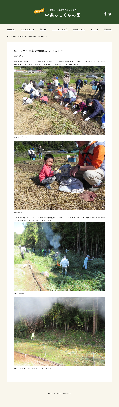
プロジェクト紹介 (60, 29)
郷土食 (43, 29)
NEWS (15, 36)
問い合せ (108, 29)
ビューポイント (27, 29)
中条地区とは (79, 29)
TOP (9, 36)
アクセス (94, 29)
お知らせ (11, 29)
